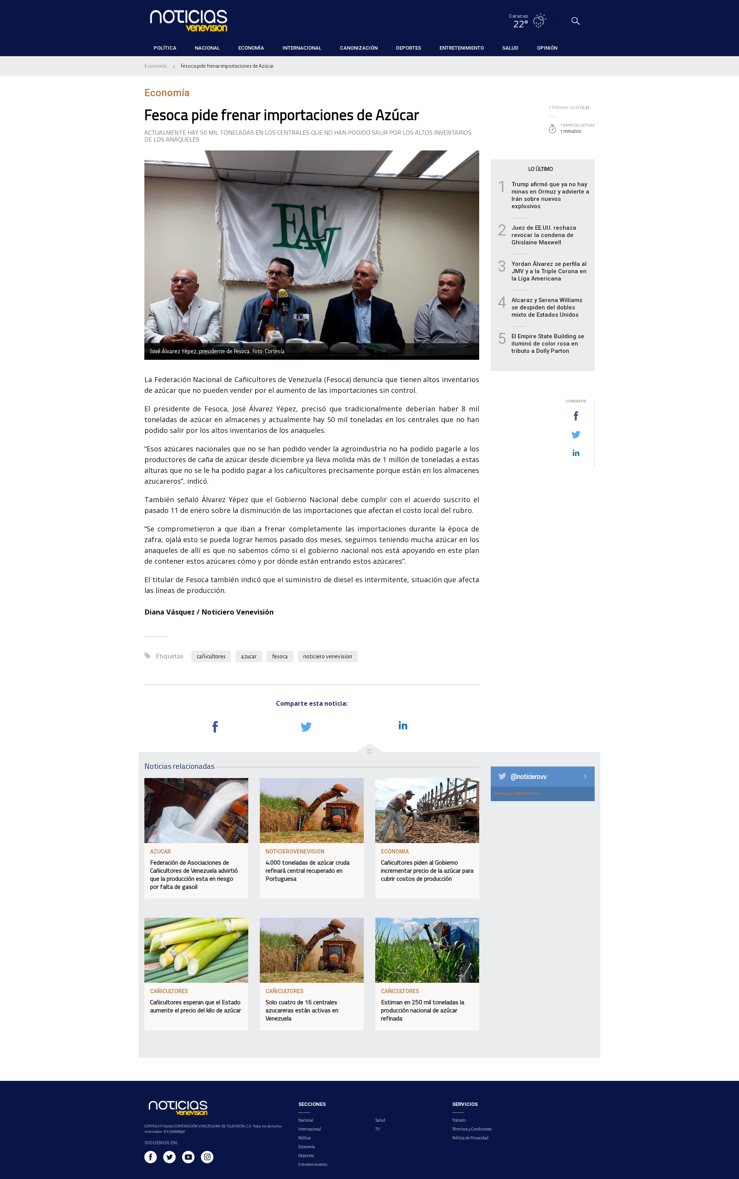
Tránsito (459, 1120)
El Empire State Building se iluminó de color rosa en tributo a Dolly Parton (548, 343)
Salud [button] (510, 48)
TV (377, 1129)
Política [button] (165, 48)
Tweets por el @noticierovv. (518, 793)
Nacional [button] (207, 48)
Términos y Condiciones (472, 1129)
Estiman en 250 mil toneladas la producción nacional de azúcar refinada (422, 1010)
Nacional (305, 1120)
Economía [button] (251, 48)
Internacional (309, 1129)
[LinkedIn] (576, 453)
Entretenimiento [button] (462, 48)
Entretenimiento (312, 1164)
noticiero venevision (327, 656)
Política (304, 1138)
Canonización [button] (359, 48)
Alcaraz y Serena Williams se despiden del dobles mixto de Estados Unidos (547, 307)
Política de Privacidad (470, 1138)
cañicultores (211, 656)
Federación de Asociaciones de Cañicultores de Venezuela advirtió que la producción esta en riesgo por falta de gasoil (194, 874)
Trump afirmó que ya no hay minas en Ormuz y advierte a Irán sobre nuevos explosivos (550, 195)
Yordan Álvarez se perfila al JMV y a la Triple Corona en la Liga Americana (549, 271)
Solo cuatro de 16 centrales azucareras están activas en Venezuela (302, 1010)
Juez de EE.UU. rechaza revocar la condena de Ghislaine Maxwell (544, 235)
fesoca (280, 656)
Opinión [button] (547, 48)
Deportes (306, 1155)
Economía (155, 66)
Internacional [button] (302, 48)
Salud (380, 1120)
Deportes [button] (408, 48)
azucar (249, 656)
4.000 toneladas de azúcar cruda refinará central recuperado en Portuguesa (307, 870)
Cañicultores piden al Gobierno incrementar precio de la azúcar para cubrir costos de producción (427, 870)
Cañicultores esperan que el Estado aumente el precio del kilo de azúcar (195, 1006)
